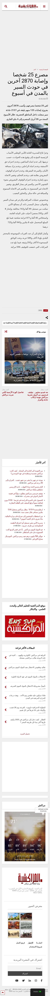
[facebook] (41, 980)
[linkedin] (30, 980)
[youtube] (16, 980)
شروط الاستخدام (35, 947)
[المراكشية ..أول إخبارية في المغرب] (27, 8)
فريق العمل (20, 943)
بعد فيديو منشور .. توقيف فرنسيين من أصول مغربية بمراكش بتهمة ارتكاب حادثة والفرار (37, 396)
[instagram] (36, 980)
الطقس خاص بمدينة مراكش (25, 856)
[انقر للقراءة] (25, 349)
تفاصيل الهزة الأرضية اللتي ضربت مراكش (13, 393)
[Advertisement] (25, 39)
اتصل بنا (39, 943)
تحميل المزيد (25, 734)
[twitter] (23, 980)
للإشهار (30, 943)
